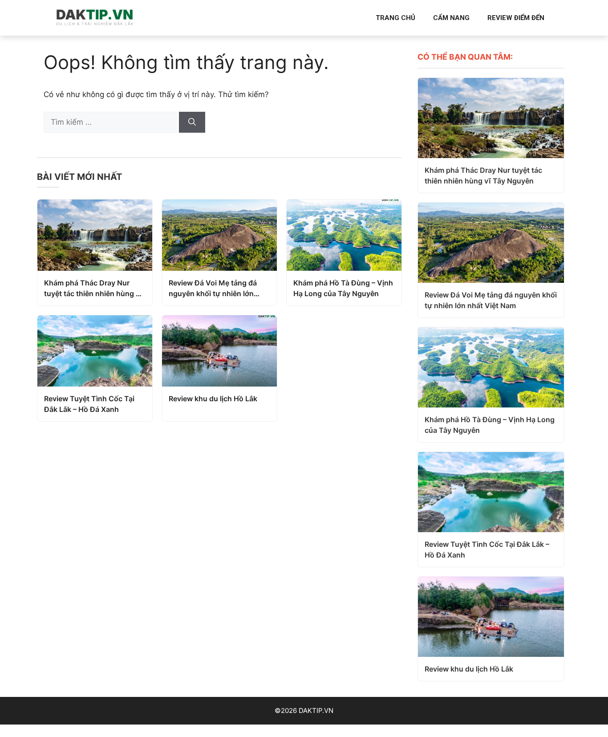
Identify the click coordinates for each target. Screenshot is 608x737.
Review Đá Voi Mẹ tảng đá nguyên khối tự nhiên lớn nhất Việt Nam (213, 288)
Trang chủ (395, 18)
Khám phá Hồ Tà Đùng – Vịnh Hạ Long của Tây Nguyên (343, 288)
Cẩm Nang (451, 18)
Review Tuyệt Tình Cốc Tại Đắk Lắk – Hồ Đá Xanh (89, 404)
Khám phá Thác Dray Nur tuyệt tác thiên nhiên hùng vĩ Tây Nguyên (93, 288)
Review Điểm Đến (515, 18)
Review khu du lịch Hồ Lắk (213, 398)
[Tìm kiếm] (192, 122)
